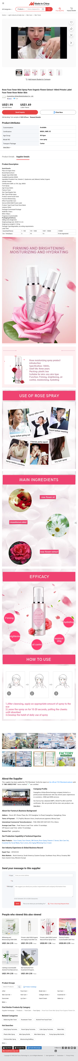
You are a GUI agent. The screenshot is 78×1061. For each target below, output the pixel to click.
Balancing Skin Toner (10, 1020)
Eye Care (60, 991)
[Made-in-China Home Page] (39, 4)
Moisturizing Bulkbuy (27, 1039)
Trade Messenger (34, 1048)
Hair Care (24, 995)
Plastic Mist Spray (9, 1034)
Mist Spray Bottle (24, 1034)
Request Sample (35, 117)
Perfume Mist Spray (10, 1039)
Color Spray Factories (46, 1029)
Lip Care (23, 998)
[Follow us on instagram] (69, 1048)
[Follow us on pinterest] (75, 1048)
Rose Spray (43, 840)
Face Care (24, 991)
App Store (7, 1048)
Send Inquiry (20, 112)
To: (12, 881)
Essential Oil (6, 843)
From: (11, 875)
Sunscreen (5, 998)
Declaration (60, 1055)
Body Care (42, 991)
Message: (10, 886)
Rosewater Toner (26, 1020)
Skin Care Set (64, 840)
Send (17, 903)
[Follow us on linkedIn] (56, 1051)
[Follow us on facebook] (63, 1048)
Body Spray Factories (10, 1029)
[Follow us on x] (66, 1048)
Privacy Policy (70, 1055)
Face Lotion (24, 843)
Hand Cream (43, 998)
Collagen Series (44, 995)
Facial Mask (15, 843)
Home (4, 15)
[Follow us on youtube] (72, 1048)
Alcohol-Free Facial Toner (44, 1020)
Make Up (60, 998)
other (3, 991)
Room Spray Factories (28, 1029)
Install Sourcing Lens (11, 1051)
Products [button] (20, 9)
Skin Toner (37, 15)
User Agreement (50, 1055)
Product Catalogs (30, 987)
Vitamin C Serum (53, 840)
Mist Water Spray (39, 1034)
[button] (3, 3)
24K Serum (34, 840)
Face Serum (26, 840)
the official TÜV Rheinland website (61, 782)
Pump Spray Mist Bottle (56, 1034)
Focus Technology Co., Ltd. (24, 1055)
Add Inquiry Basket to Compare (39, 79)
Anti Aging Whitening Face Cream (40, 843)
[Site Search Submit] (49, 9)
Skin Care (29, 15)
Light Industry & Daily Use (16, 15)
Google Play (19, 1048)
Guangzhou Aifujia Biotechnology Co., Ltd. (20, 96)
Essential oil (61, 995)
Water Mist (60, 1029)
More (4, 1043)
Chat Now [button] (59, 112)
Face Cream (18, 840)
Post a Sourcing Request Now (58, 904)
